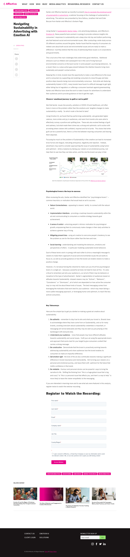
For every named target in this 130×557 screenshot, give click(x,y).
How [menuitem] (32, 4)
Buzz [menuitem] (44, 4)
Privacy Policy (53, 551)
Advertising (34, 10)
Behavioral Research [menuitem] (79, 4)
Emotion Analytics (21, 10)
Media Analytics (20, 17)
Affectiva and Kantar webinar (98, 180)
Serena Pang (20, 45)
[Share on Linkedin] (16, 69)
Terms (46, 551)
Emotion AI (18, 14)
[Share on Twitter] (16, 64)
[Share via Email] (16, 74)
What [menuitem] (25, 4)
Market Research (31, 14)
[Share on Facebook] (16, 58)
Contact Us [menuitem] (98, 4)
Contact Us (29, 533)
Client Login (29, 537)
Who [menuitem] (38, 4)
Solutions (44, 537)
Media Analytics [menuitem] (57, 4)
